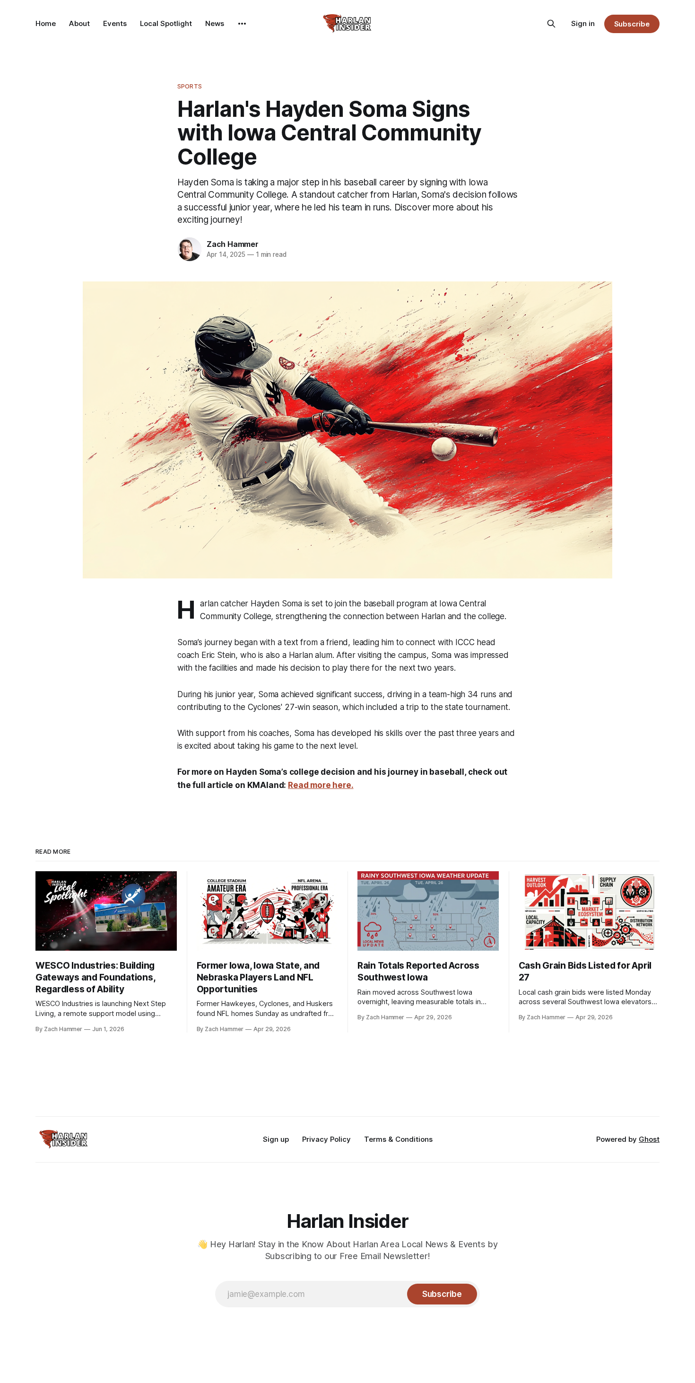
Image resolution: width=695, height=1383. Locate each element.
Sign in (583, 23)
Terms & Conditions (398, 1139)
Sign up (276, 1139)
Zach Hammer (233, 244)
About (79, 23)
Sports (189, 86)
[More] (242, 23)
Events (115, 23)
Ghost (649, 1139)
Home (45, 23)
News (214, 23)
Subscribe (632, 23)
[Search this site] (551, 23)
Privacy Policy (326, 1139)
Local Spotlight (166, 23)
